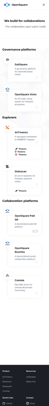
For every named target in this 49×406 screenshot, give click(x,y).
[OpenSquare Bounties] (36, 262)
